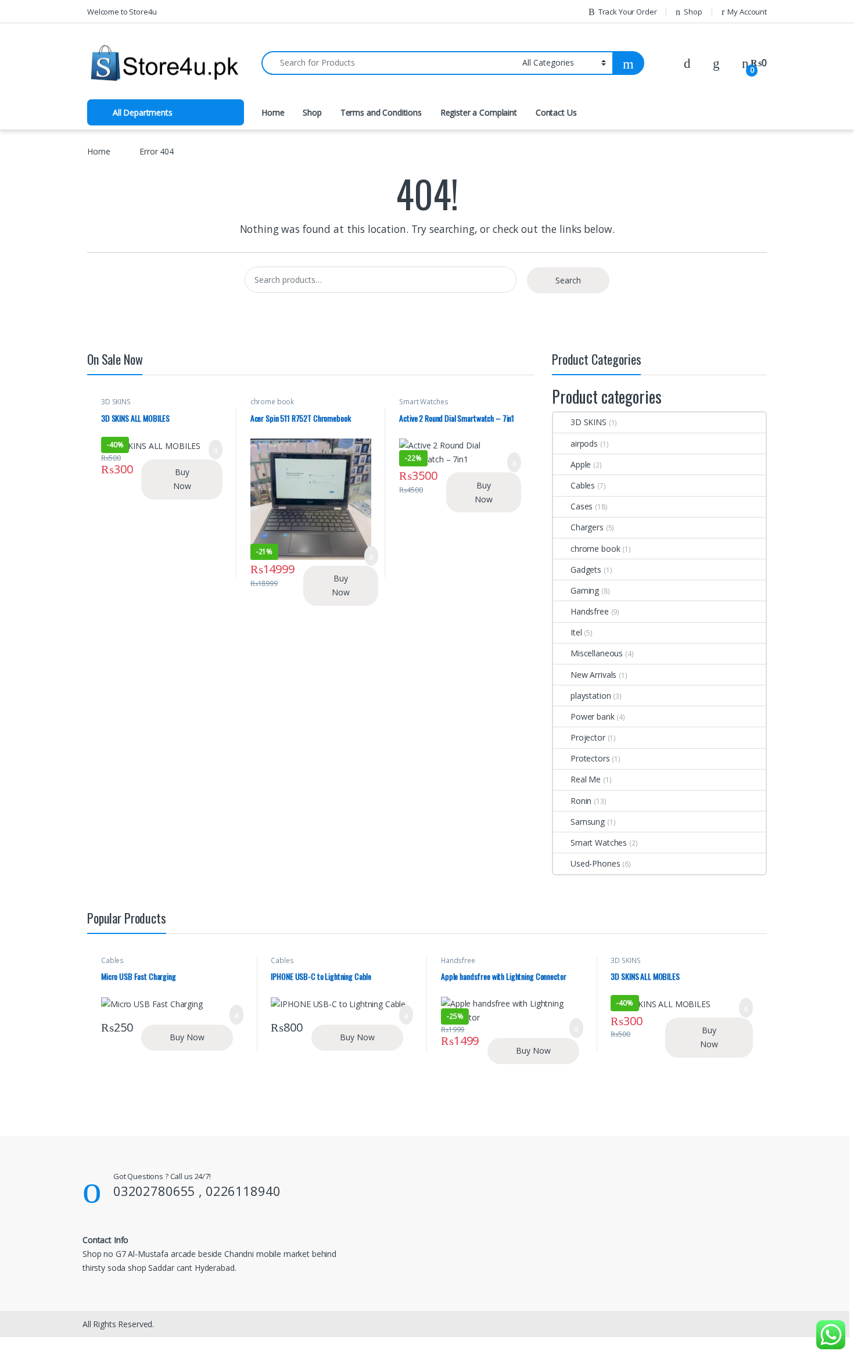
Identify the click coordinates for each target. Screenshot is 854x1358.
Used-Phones (595, 863)
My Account (747, 11)
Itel (576, 632)
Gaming (584, 590)
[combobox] (388, 63)
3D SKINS (116, 402)
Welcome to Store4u (121, 11)
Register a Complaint (478, 112)
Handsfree (589, 611)
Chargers (587, 527)
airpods (584, 443)
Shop (693, 11)
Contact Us (556, 112)
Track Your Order (627, 11)
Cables (582, 485)
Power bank (592, 716)
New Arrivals (593, 674)
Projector (587, 737)
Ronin (580, 800)
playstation (590, 695)
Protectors (590, 758)
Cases (581, 506)
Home (272, 112)
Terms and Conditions (381, 112)
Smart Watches (423, 402)
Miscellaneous (596, 653)
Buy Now (182, 478)
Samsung (587, 821)
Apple (580, 464)
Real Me (585, 779)
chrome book (272, 402)
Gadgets (585, 569)
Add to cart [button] (215, 449)
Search (568, 280)
